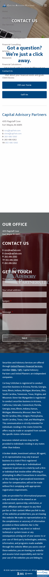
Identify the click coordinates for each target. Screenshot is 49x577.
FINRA (14, 370)
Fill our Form (25, 85)
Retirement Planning (11, 31)
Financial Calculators (11, 64)
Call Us (24, 94)
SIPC (20, 370)
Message (16, 312)
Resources (6, 58)
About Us (6, 18)
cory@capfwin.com (12, 130)
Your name (17, 278)
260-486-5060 (10, 136)
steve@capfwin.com (12, 133)
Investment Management (14, 38)
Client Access (8, 78)
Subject (16, 301)
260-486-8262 (10, 263)
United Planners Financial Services (26, 366)
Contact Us (7, 71)
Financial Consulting (11, 44)
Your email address (21, 290)
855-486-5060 (12, 143)
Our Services (8, 24)
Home (5, 11)
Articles (5, 51)
